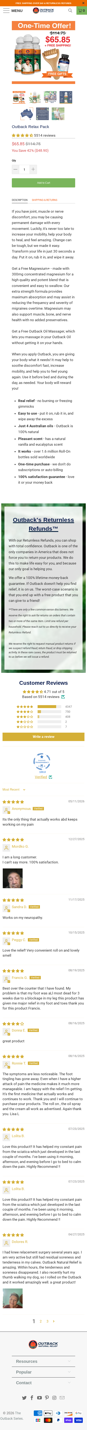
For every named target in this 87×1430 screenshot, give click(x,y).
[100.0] (41, 761)
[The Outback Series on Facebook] (32, 1398)
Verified (41, 777)
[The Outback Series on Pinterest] (47, 1398)
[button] (22, 135)
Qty (14, 160)
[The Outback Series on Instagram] (55, 1398)
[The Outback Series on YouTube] (39, 1398)
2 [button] (41, 1321)
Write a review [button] (43, 737)
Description (20, 200)
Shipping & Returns (44, 200)
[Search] (72, 10)
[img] (13, 802)
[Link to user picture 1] (13, 878)
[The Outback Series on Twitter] (24, 1398)
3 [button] (47, 1321)
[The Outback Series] (43, 10)
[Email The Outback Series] (62, 1398)
